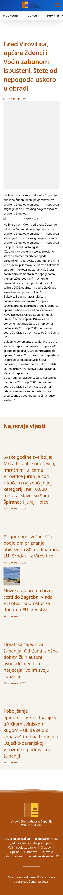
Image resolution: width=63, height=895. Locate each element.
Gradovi (46, 847)
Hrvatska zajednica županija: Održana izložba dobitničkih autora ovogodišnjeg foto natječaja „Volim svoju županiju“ (31, 660)
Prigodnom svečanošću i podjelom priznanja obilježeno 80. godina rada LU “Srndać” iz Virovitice (31, 546)
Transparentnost (46, 839)
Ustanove (31, 852)
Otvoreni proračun (17, 839)
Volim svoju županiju (22, 847)
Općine (15, 852)
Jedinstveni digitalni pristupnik (31, 843)
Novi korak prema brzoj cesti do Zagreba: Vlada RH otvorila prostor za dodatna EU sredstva (28, 600)
